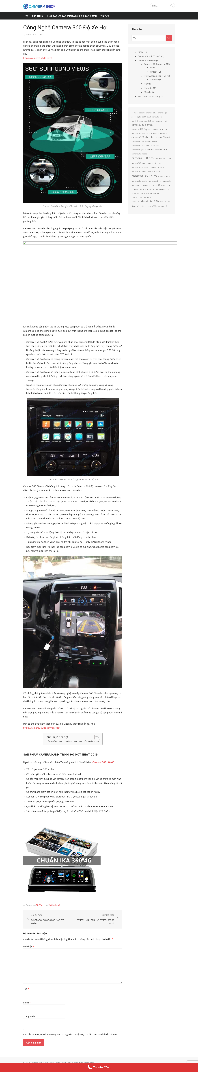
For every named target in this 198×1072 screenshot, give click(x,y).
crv (153, 185)
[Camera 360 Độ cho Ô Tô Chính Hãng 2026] (26, 15)
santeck (163, 202)
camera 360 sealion (158, 167)
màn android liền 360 (145, 201)
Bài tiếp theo (95, 919)
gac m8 (143, 189)
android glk (136, 117)
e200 (163, 185)
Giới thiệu (37, 16)
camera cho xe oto (139, 181)
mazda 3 (156, 193)
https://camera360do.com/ (37, 57)
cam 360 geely (137, 121)
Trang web (29, 1016)
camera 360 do (137, 142)
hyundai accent (162, 189)
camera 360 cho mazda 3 (156, 133)
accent (141, 113)
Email (27, 1002)
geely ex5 (151, 189)
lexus (143, 193)
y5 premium (146, 206)
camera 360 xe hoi (156, 171)
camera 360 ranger (154, 163)
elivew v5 (135, 189)
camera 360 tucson (139, 171)
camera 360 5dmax (142, 124)
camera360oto (164, 176)
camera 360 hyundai (157, 149)
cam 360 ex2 (157, 117)
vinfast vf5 (135, 206)
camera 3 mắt (161, 121)
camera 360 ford (152, 146)
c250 (149, 117)
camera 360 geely (138, 150)
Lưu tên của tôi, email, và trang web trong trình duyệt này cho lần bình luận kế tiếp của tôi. (70, 1034)
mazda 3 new (136, 197)
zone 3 (164, 206)
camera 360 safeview (139, 167)
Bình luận (28, 946)
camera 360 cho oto (142, 137)
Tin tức (104, 16)
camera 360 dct (162, 137)
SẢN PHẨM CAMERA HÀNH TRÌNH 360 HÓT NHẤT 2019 (73, 741)
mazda (149, 193)
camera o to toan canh (140, 185)
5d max (134, 113)
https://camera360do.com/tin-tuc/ (41, 727)
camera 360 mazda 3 (139, 154)
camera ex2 (153, 181)
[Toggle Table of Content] (95, 737)
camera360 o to (163, 158)
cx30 (157, 185)
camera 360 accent (159, 129)
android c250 (151, 113)
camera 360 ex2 (151, 142)
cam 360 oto (149, 121)
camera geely (165, 181)
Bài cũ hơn (47, 919)
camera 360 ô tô (144, 176)
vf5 (169, 202)
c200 (144, 117)
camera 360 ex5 (137, 146)
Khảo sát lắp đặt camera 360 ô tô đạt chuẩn (72, 16)
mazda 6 (147, 197)
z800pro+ (156, 206)
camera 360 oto (142, 158)
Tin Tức (39, 905)
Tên (26, 988)
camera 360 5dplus (140, 129)
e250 (168, 185)
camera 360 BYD (138, 133)
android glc (162, 113)
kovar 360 (135, 193)
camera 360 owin (138, 163)
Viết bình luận (55, 905)
